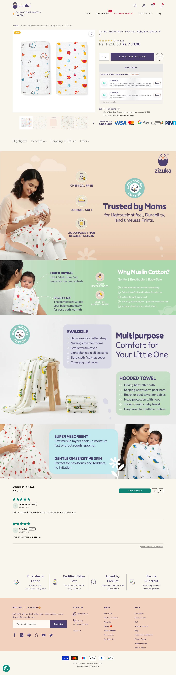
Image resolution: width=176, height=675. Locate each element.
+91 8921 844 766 (80, 624)
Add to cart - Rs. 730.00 (132, 56)
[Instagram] (21, 635)
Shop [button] (107, 607)
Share (91, 33)
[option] (54, 71)
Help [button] (137, 607)
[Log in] (144, 5)
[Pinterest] (29, 635)
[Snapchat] (36, 635)
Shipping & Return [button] (63, 141)
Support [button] (78, 607)
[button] (135, 5)
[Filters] (154, 490)
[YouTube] (43, 635)
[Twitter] (51, 635)
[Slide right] (93, 123)
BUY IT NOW (131, 67)
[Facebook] (14, 635)
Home (15, 25)
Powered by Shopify (94, 663)
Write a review (135, 490)
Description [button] (39, 141)
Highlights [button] (20, 141)
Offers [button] (84, 141)
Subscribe (58, 624)
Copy (157, 83)
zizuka (82, 663)
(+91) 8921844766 (30, 12)
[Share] (91, 33)
